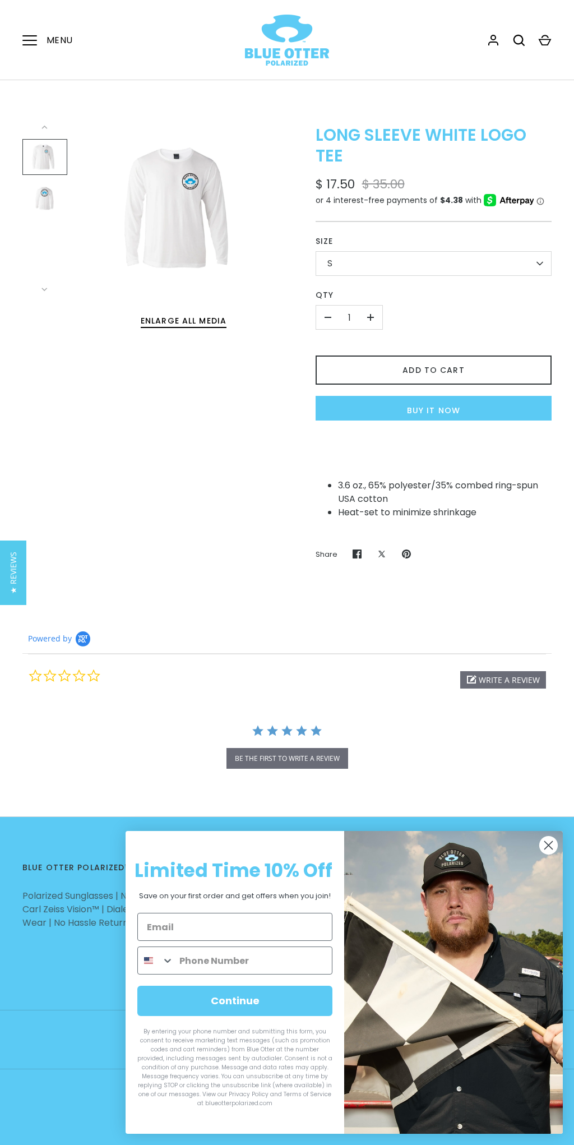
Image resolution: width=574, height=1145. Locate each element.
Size (324, 241)
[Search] (519, 40)
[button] (503, 680)
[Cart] (545, 40)
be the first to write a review (287, 758)
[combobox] (156, 960)
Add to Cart (433, 370)
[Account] (493, 40)
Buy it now (433, 410)
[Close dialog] (548, 845)
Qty (325, 295)
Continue (235, 1001)
